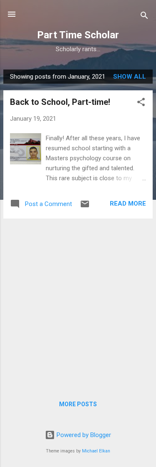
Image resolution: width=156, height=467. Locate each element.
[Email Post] (85, 207)
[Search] (144, 17)
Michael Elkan (96, 451)
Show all (129, 76)
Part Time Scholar (78, 35)
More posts (78, 404)
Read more (128, 203)
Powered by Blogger (83, 435)
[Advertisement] (78, 303)
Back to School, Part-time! (60, 102)
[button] (141, 103)
